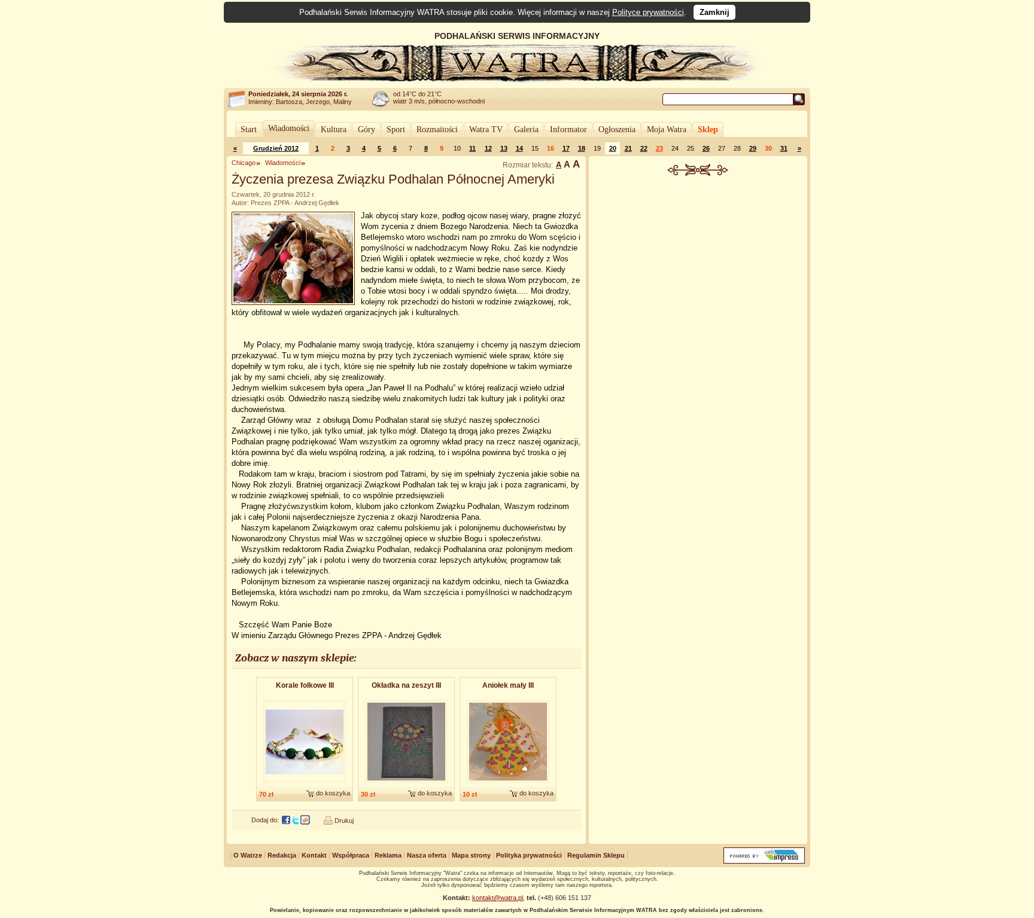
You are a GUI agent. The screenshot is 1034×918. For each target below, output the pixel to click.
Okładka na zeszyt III (406, 685)
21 (628, 148)
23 (659, 148)
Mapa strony (471, 855)
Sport (396, 129)
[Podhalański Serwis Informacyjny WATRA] (517, 80)
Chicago (244, 162)
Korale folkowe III (305, 685)
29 (752, 148)
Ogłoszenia (616, 129)
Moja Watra (666, 129)
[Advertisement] (698, 265)
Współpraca (350, 855)
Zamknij (714, 12)
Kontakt (314, 855)
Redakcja (281, 855)
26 (706, 148)
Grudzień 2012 (276, 148)
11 (472, 148)
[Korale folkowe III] (304, 784)
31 (783, 148)
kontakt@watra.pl (497, 897)
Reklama (388, 855)
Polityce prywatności (648, 12)
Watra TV (486, 129)
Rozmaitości (437, 129)
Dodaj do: (265, 820)
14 (519, 148)
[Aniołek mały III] (508, 784)
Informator (568, 129)
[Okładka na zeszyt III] (406, 784)
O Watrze (247, 855)
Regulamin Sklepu (596, 855)
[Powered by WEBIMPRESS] (764, 860)
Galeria (526, 129)
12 (488, 148)
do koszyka (333, 793)
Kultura (333, 129)
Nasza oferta (426, 855)
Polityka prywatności (529, 855)
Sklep (708, 129)
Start (249, 129)
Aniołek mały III (508, 685)
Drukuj (344, 820)
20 (612, 148)
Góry (366, 129)
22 (643, 148)
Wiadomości (288, 128)
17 (566, 148)
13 (503, 148)
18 (581, 148)
